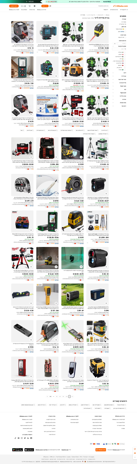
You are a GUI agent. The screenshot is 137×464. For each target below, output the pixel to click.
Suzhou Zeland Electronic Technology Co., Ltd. (47, 169)
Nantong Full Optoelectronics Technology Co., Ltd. (72, 278)
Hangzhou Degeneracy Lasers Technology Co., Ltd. (97, 350)
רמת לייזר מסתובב (102, 133)
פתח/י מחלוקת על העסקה (49, 425)
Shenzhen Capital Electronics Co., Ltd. (49, 350)
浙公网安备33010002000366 (94, 461)
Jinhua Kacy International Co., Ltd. (25, 313)
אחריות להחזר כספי (97, 422)
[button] (50, 6)
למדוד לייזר (97, 408)
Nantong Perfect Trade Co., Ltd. (51, 51)
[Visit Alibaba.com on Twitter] (25, 438)
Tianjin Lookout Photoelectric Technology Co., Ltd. (22, 86)
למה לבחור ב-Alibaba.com (118, 419)
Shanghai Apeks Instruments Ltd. (100, 240)
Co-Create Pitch (121, 422)
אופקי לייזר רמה (96, 404)
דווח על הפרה (52, 434)
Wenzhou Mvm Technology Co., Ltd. (100, 86)
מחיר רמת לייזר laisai (92, 130)
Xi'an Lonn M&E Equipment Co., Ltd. (24, 51)
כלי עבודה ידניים (91, 15)
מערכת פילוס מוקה (108, 404)
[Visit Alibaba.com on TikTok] (15, 438)
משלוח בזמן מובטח (97, 425)
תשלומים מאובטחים (97, 419)
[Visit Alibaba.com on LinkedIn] (28, 438)
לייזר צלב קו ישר (79, 130)
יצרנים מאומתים (74, 419)
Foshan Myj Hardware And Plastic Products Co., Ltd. (47, 88)
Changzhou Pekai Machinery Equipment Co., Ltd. (72, 89)
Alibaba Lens (116, 449)
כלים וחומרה (100, 15)
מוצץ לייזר (106, 408)
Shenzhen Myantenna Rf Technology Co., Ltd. (72, 351)
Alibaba (107, 15)
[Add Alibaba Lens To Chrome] (100, 449)
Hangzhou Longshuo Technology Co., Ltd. (73, 242)
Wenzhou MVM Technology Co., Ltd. (100, 167)
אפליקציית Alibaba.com (42, 449)
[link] (135, 449)
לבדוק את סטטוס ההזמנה (26, 425)
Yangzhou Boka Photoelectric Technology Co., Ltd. (97, 388)
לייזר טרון (62, 404)
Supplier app (65, 449)
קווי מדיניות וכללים (97, 434)
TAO (81, 456)
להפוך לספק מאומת (27, 428)
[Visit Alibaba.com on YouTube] (19, 438)
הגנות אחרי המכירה (97, 428)
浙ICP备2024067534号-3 (109, 461)
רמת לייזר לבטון (84, 404)
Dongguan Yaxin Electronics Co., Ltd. (24, 167)
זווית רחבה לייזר (39, 130)
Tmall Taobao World (60, 456)
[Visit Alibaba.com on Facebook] (31, 438)
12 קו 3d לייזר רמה (52, 130)
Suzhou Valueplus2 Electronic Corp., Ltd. (23, 242)
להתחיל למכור (29, 422)
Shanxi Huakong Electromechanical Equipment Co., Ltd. (22, 204)
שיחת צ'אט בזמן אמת (50, 422)
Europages (91, 456)
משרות (123, 428)
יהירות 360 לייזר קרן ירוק (118, 408)
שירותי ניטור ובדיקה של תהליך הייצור (93, 431)
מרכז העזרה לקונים (51, 419)
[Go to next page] (47, 396)
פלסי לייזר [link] (82, 15)
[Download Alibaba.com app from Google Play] (17, 449)
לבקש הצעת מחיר (74, 422)
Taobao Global (75, 456)
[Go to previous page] (72, 396)
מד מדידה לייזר (87, 408)
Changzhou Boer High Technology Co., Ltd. (98, 205)
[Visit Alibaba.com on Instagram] (22, 438)
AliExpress (45, 456)
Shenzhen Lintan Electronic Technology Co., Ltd (22, 278)
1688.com (52, 456)
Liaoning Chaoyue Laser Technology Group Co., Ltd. (22, 350)
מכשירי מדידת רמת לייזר (88, 133)
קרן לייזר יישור (52, 404)
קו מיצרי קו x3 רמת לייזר (66, 130)
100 (50, 396)
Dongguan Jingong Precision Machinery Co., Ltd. (47, 124)
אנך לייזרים (29, 130)
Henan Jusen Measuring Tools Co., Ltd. (74, 205)
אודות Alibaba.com (120, 416)
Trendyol (85, 456)
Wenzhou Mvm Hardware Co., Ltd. (100, 124)
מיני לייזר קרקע (41, 404)
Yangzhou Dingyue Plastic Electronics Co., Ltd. (72, 51)
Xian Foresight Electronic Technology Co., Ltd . (97, 313)
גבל (21, 130)
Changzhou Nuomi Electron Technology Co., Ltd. (97, 278)
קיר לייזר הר (104, 130)
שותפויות (30, 431)
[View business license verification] (83, 461)
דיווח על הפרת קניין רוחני (49, 431)
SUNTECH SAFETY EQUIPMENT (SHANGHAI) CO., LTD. (72, 167)
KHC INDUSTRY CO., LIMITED (26, 124)
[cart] (29, 6)
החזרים (53, 428)
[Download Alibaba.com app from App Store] (29, 449)
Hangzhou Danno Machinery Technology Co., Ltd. (72, 124)
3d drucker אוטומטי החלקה (27, 404)
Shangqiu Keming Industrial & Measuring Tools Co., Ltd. (97, 51)
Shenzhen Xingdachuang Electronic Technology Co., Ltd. (47, 315)
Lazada (68, 456)
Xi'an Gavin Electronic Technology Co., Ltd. (48, 205)
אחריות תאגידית (121, 425)
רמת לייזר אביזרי (120, 404)
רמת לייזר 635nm (72, 404)
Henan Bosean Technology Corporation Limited (72, 313)
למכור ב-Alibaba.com (27, 419)
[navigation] (119, 206)
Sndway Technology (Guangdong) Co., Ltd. (48, 242)
